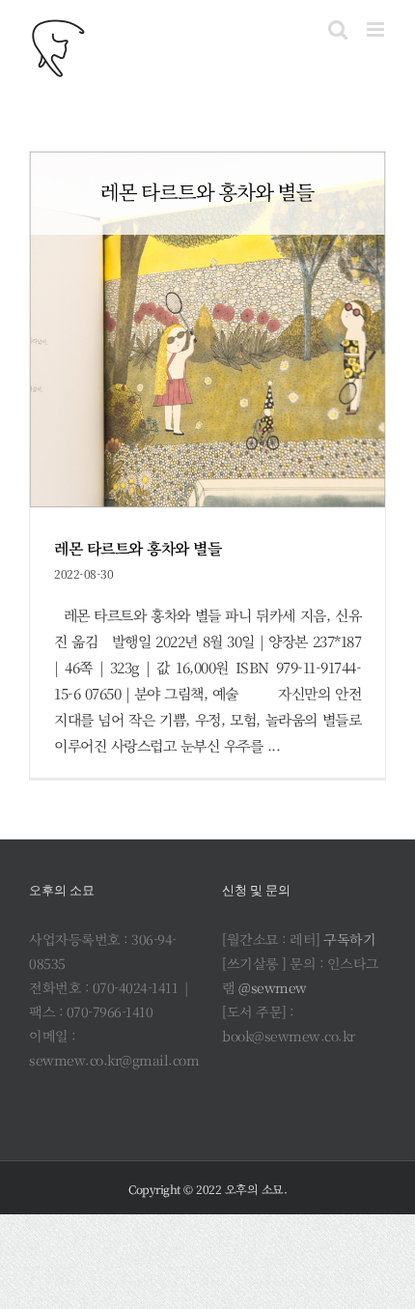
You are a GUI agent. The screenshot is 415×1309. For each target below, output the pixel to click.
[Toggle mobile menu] (377, 29)
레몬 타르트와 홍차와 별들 (137, 548)
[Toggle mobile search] (337, 29)
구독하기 (349, 939)
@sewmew (272, 987)
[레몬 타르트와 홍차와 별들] (207, 329)
